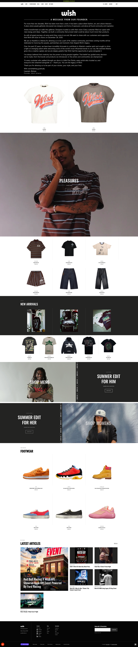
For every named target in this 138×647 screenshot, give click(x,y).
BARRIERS (29, 356)
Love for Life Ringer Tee (102, 262)
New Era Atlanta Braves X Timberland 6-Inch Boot (102, 488)
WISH (44, 127)
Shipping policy (58, 644)
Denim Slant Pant (101, 292)
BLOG (38, 4)
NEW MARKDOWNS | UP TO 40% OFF (69, 1)
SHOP (26, 4)
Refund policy (35, 644)
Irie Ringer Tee (29, 357)
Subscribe (114, 629)
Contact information (66, 644)
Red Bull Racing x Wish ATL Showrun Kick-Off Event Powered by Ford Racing (43, 582)
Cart (117, 4)
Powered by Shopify (114, 644)
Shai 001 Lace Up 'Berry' (101, 527)
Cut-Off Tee (44, 129)
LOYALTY (46, 4)
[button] (21, 184)
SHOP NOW (69, 189)
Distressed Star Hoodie (69, 357)
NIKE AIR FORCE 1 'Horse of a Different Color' (36, 488)
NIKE (36, 486)
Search (106, 4)
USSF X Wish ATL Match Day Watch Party (80, 566)
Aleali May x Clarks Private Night (103, 566)
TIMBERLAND (102, 486)
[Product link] (44, 106)
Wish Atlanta (107, 644)
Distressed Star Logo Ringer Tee (49, 357)
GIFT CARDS (51, 4)
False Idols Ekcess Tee (69, 262)
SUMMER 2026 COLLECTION (108, 386)
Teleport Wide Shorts (36, 292)
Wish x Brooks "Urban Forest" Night (29, 611)
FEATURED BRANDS (33, 4)
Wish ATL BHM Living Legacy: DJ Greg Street (105, 588)
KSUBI (69, 261)
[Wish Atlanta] (22, 4)
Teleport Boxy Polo (36, 262)
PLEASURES (36, 261)
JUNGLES (101, 261)
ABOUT (42, 4)
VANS (36, 526)
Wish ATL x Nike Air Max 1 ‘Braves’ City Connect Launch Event (79, 589)
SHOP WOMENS (98, 423)
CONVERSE (102, 526)
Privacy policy (42, 644)
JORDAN (69, 486)
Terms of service (50, 644)
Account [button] (110, 4)
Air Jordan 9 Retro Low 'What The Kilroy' (69, 488)
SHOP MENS (40, 382)
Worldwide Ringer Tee (89, 357)
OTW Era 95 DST (36, 527)
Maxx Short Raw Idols (69, 292)
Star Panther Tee (108, 357)
